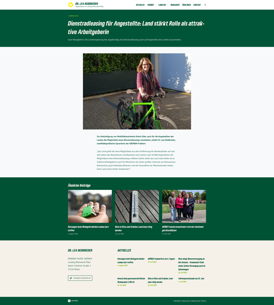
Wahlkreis (175, 4)
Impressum (186, 301)
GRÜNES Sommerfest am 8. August (161, 258)
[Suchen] (205, 5)
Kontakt (197, 4)
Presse (203, 301)
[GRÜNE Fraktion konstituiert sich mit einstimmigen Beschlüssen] (184, 206)
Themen (150, 4)
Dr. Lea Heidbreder (86, 4)
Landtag (162, 4)
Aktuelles (140, 4)
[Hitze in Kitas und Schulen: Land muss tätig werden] (137, 206)
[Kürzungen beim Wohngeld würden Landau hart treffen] (90, 206)
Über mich (186, 4)
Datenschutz (195, 301)
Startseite (177, 301)
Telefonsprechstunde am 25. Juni (191, 278)
